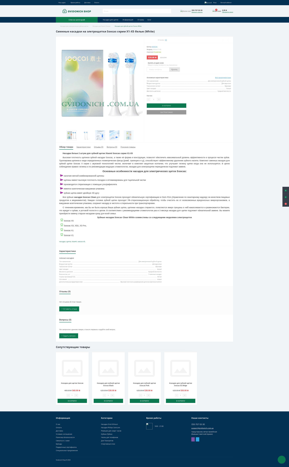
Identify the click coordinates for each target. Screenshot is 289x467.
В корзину (166, 106)
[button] (285, 203)
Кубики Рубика (106, 434)
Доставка (87, 3)
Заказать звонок (197, 12)
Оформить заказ (227, 12)
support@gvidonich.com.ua (202, 428)
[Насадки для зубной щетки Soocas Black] (108, 368)
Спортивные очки (108, 444)
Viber (193, 439)
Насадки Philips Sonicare (110, 427)
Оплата (96, 3)
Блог (149, 20)
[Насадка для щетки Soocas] (72, 368)
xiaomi (74, 241)
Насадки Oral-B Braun (109, 424)
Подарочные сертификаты (66, 447)
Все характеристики (223, 77)
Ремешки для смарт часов (111, 431)
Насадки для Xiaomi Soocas (101, 26)
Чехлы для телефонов (109, 437)
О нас (58, 424)
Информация (128, 20)
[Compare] (230, 40)
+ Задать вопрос (69, 336)
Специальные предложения (67, 450)
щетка (68, 241)
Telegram (197, 439)
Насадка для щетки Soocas (72, 383)
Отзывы (141, 20)
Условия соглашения (64, 434)
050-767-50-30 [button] (198, 424)
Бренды (59, 444)
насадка (62, 241)
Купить (174, 69)
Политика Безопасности (65, 437)
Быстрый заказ (166, 112)
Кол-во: (149, 96)
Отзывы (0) (98, 147)
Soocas (154, 47)
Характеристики (84, 147)
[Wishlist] (225, 40)
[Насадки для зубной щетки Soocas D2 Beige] (180, 368)
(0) (166, 40)
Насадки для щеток (110, 20)
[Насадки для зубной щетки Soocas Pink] (144, 368)
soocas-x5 (81, 241)
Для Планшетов (107, 441)
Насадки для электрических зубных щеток (74, 26)
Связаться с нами (63, 441)
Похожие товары (128, 147)
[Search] (169, 11)
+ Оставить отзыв (69, 309)
